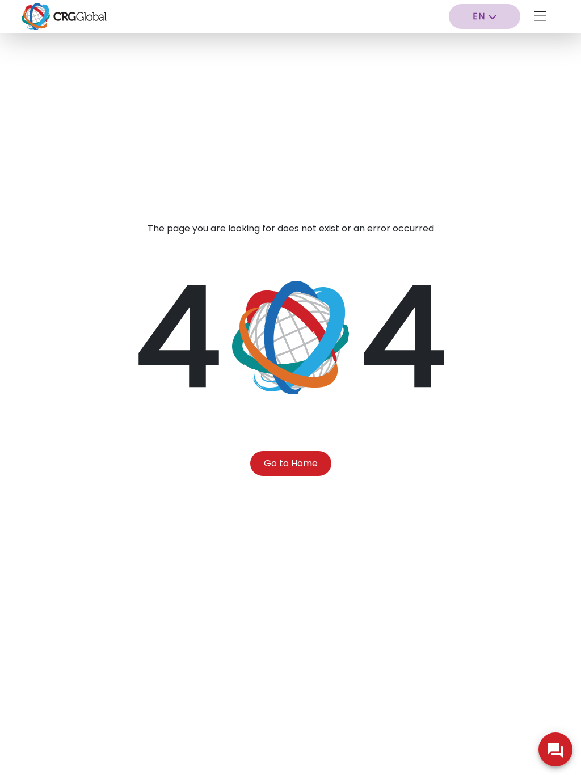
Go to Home (291, 463)
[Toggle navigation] (540, 16)
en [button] (479, 16)
